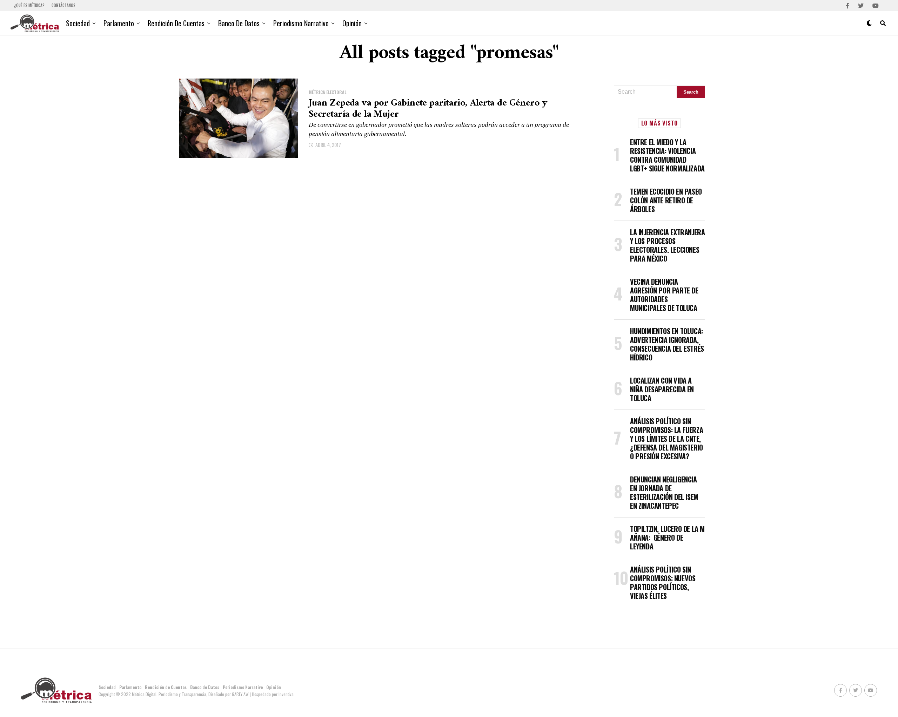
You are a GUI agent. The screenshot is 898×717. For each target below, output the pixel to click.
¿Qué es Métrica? (29, 5)
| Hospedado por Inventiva (272, 694)
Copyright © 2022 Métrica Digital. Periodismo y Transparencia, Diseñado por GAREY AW (174, 694)
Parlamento (118, 23)
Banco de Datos (239, 23)
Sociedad (78, 23)
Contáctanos (63, 5)
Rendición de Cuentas (176, 23)
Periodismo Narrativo (301, 23)
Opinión (352, 23)
